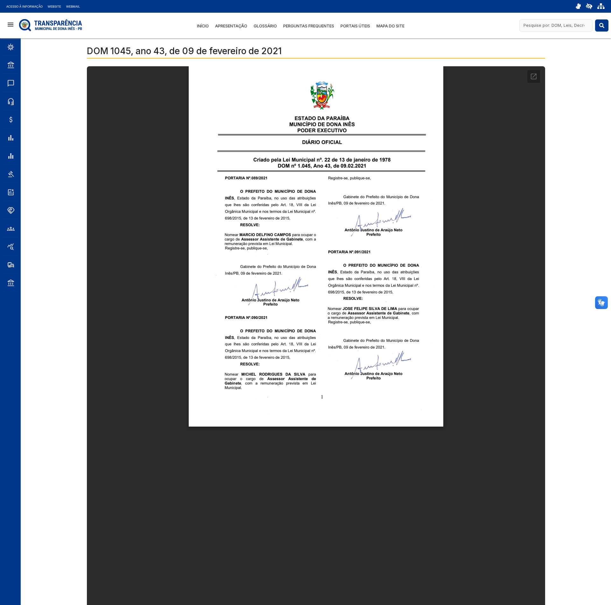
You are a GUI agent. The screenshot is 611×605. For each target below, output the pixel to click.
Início (203, 26)
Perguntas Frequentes (308, 26)
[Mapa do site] (601, 6)
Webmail (73, 6)
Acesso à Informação (24, 6)
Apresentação (231, 26)
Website (54, 6)
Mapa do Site (390, 26)
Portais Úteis (355, 26)
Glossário (265, 26)
